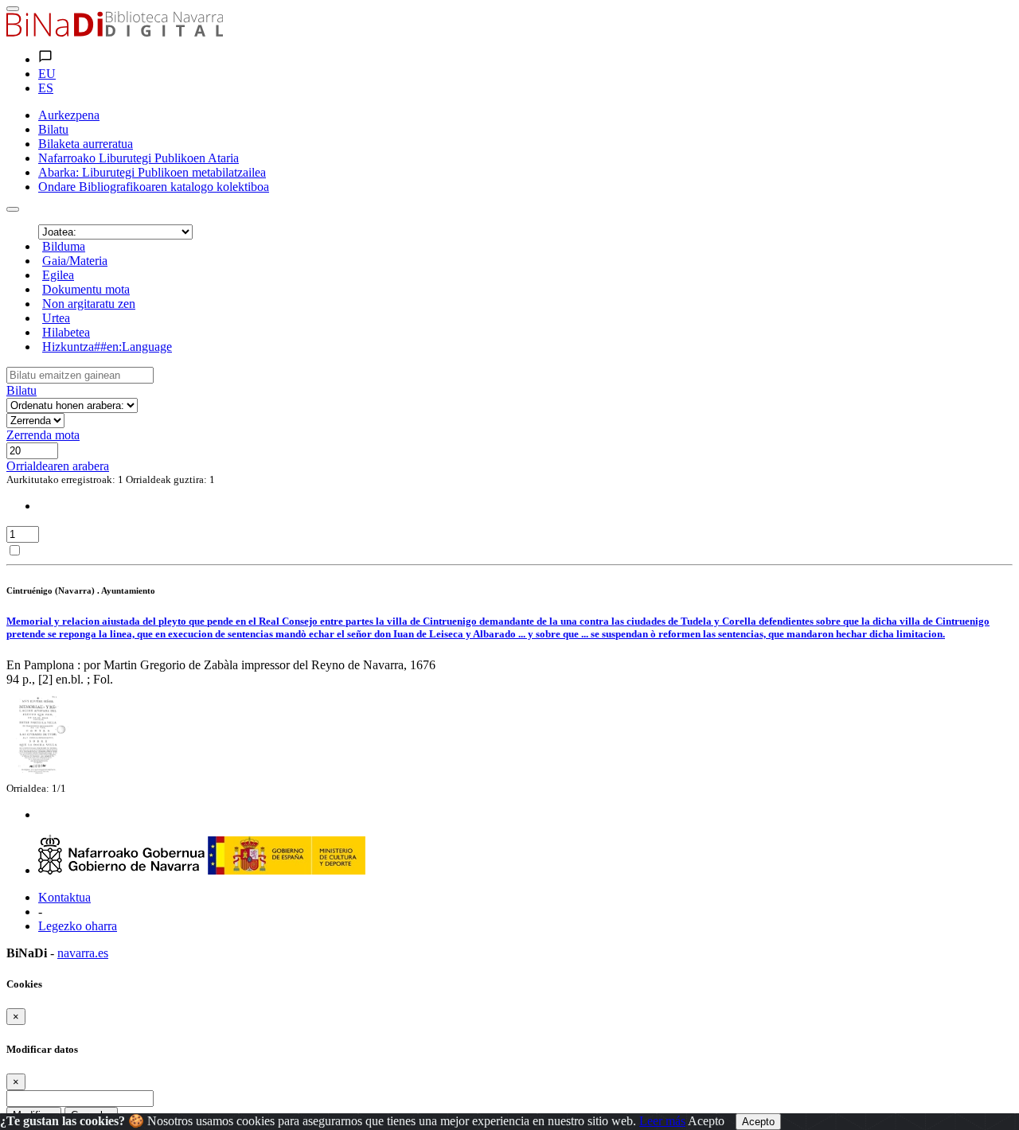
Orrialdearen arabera (57, 466)
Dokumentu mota (86, 289)
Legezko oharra (77, 926)
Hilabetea (66, 332)
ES (45, 88)
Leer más (662, 1121)
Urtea (56, 318)
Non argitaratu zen (88, 303)
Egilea (58, 275)
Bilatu (21, 390)
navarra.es (82, 953)
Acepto (706, 1121)
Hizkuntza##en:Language (107, 346)
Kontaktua (64, 897)
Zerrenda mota (43, 435)
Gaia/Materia (74, 260)
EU (47, 73)
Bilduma (63, 246)
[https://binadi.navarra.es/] (114, 32)
